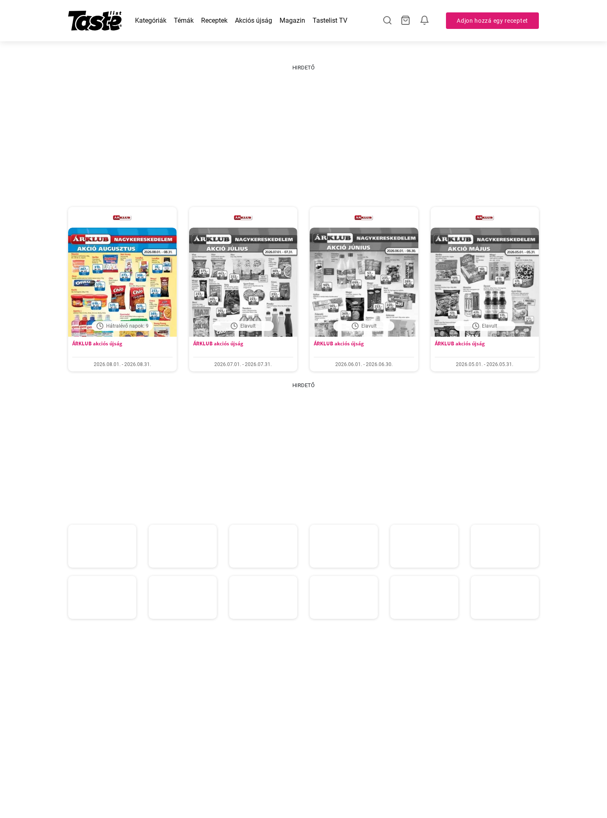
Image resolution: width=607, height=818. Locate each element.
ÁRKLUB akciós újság (97, 343)
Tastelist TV (330, 20)
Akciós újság (253, 20)
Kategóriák (150, 20)
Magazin (292, 20)
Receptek (214, 20)
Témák (184, 20)
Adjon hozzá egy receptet (492, 20)
